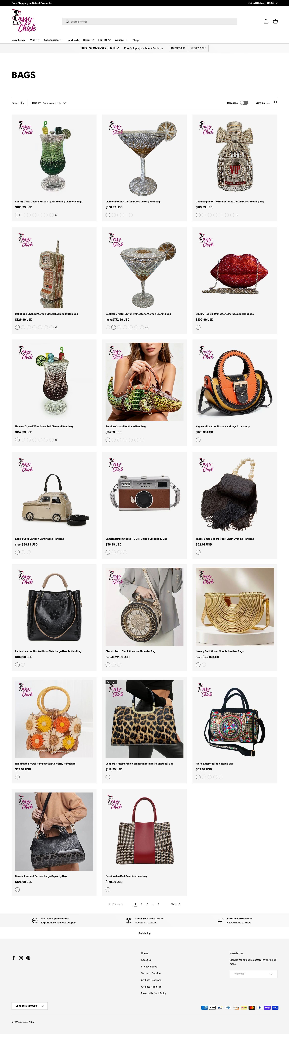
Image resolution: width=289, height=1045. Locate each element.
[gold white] (119, 215)
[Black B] (114, 440)
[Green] (125, 440)
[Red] (136, 440)
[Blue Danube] (131, 327)
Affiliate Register (151, 986)
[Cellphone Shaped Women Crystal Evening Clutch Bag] (54, 269)
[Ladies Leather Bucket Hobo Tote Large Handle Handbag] (54, 607)
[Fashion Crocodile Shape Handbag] (145, 382)
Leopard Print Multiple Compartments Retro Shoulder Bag (139, 763)
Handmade (73, 40)
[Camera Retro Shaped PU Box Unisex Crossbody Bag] (145, 494)
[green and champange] (114, 215)
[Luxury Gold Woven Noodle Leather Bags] (235, 607)
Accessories (51, 39)
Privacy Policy (149, 966)
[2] (46, 327)
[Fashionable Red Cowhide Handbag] (145, 831)
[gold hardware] (119, 327)
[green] (114, 665)
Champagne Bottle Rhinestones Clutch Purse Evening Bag (230, 201)
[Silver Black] (125, 552)
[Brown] (142, 440)
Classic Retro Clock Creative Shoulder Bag (130, 651)
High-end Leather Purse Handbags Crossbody (223, 426)
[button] (275, 21)
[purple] (215, 215)
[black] (23, 552)
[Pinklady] (125, 327)
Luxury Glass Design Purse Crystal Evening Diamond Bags (48, 201)
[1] (34, 327)
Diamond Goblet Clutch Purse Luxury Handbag (133, 201)
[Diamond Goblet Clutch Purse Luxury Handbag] (145, 157)
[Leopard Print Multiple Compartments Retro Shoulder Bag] (145, 719)
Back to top (144, 933)
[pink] (204, 215)
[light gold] (227, 215)
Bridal (86, 39)
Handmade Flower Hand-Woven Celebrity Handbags (45, 763)
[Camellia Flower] (210, 777)
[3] (40, 215)
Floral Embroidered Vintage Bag (214, 763)
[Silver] (204, 665)
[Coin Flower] (215, 777)
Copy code (200, 48)
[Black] (131, 440)
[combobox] (149, 21)
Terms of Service (151, 973)
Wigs (32, 39)
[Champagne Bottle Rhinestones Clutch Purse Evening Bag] (235, 157)
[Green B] (119, 440)
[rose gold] (221, 215)
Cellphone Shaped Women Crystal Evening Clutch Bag (46, 313)
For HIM (102, 39)
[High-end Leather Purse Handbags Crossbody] (235, 382)
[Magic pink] (136, 327)
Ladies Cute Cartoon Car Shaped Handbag (39, 538)
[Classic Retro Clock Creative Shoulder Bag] (145, 607)
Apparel (119, 39)
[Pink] (29, 552)
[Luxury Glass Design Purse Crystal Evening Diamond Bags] (54, 157)
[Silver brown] (114, 552)
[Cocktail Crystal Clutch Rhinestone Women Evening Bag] (145, 269)
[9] (29, 215)
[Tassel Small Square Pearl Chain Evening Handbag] (235, 494)
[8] (23, 215)
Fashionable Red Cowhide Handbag (126, 876)
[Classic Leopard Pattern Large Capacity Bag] (54, 831)
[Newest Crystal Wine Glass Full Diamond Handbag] (54, 382)
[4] (46, 215)
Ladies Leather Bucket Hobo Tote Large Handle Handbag (48, 651)
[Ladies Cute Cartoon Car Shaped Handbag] (54, 494)
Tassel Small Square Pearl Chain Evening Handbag (225, 538)
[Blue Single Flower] (204, 777)
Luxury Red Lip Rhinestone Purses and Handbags (225, 313)
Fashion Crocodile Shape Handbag (126, 426)
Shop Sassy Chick (26, 1022)
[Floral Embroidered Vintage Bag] (235, 719)
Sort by (36, 102)
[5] (52, 215)
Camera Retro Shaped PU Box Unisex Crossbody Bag (136, 538)
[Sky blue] (142, 327)
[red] (125, 215)
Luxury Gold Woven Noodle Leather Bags (220, 651)
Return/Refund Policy (154, 993)
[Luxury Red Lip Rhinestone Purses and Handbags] (235, 269)
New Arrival (18, 40)
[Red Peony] (221, 777)
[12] (29, 327)
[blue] (131, 215)
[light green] (232, 215)
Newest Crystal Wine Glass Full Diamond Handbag (44, 426)
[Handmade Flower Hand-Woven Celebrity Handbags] (54, 719)
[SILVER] (108, 327)
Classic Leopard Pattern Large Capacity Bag (41, 876)
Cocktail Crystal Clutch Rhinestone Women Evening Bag (138, 313)
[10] (34, 215)
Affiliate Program (151, 979)
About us (146, 959)
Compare (232, 102)
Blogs (136, 40)
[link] (115, 904)
